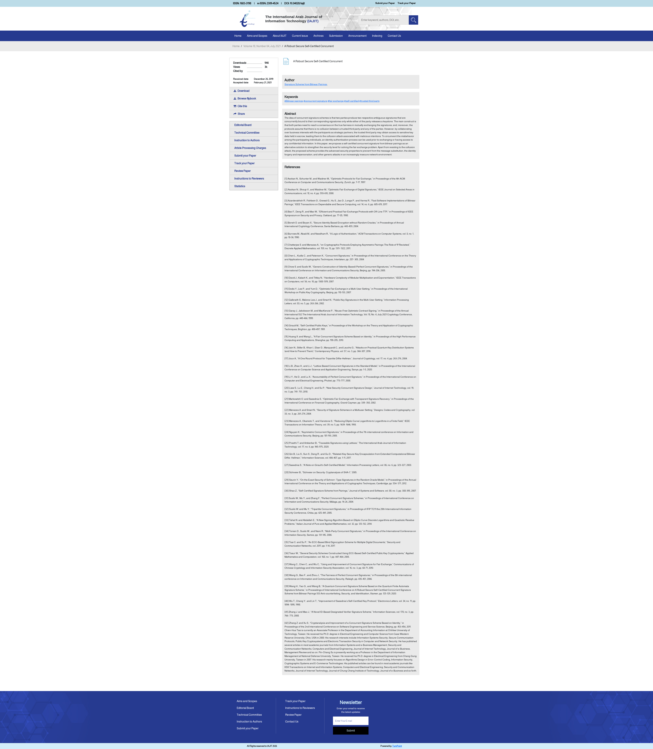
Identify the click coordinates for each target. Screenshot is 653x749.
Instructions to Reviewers (249, 178)
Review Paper (242, 170)
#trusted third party (369, 101)
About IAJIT (280, 35)
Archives (318, 35)
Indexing (377, 35)
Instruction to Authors (247, 140)
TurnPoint (397, 746)
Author (289, 80)
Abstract (290, 113)
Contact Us (394, 35)
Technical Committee (246, 132)
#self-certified (351, 101)
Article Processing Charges (250, 148)
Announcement (357, 35)
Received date (240, 79)
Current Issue (300, 35)
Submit (351, 730)
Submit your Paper (385, 3)
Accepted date (240, 82)
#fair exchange (336, 101)
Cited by (238, 71)
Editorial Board (243, 125)
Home (237, 35)
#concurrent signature (315, 101)
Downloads (239, 62)
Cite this (242, 106)
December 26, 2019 (263, 79)
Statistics (239, 186)
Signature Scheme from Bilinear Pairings (305, 84)
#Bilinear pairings (293, 101)
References (292, 167)
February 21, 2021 (263, 82)
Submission (336, 35)
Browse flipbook (247, 98)
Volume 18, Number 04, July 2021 (262, 46)
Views (236, 66)
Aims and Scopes (257, 35)
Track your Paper (407, 3)
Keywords (291, 97)
